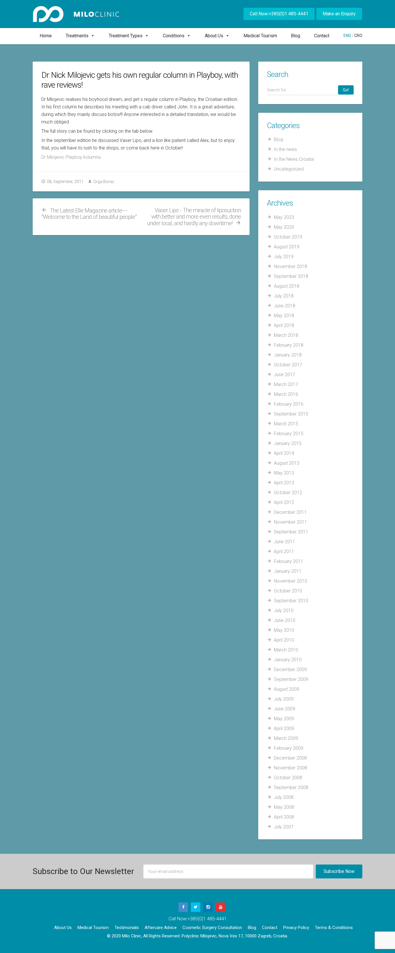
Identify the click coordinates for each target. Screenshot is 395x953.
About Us (214, 35)
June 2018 (284, 306)
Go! (346, 90)
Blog (295, 35)
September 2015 (291, 414)
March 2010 (286, 650)
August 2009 (286, 689)
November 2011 (290, 522)
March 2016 (286, 394)
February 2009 (288, 748)
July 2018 (284, 296)
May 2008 (284, 807)
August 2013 (286, 463)
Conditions (173, 35)
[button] (91, 35)
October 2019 (288, 237)
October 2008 (288, 777)
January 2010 (288, 659)
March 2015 (286, 423)
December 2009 (290, 669)
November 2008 (290, 768)
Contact (321, 35)
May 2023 (284, 217)
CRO (358, 35)
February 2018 (288, 345)
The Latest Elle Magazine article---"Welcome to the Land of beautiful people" (88, 213)
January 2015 (288, 443)
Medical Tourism (260, 35)
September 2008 (291, 787)
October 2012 (288, 492)
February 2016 (288, 404)
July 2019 (284, 256)
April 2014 (284, 453)
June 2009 (284, 709)
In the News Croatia (294, 159)
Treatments (77, 35)
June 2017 (284, 374)
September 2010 (291, 600)
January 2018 (288, 355)
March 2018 (286, 335)
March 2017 (286, 384)
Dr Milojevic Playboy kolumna (71, 157)
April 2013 (284, 482)
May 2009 (284, 718)
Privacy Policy (296, 927)
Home (46, 35)
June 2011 (284, 541)
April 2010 (284, 640)
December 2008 (290, 758)
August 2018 (286, 286)
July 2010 (284, 610)
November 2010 (290, 581)
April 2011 (284, 551)
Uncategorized (289, 169)
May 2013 (284, 473)
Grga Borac (104, 181)
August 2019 (286, 247)
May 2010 (284, 630)
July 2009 (284, 699)
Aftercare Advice (161, 927)
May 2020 (284, 227)
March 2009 (286, 738)
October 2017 (288, 364)
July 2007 (284, 827)
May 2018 (284, 315)
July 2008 (284, 797)
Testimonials (127, 927)
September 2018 (291, 276)
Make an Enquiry (339, 13)
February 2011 (288, 561)
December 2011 (290, 512)
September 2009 (291, 679)
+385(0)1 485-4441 (207, 918)
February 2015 (288, 433)
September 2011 (291, 532)
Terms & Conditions (334, 927)
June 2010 (284, 620)
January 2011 (288, 571)
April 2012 (284, 502)
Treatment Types (126, 35)
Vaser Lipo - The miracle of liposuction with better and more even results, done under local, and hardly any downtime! (194, 217)
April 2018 (284, 325)
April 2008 (284, 817)
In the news (285, 149)
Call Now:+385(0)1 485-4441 (279, 13)
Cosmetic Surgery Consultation (212, 927)
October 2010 (288, 591)
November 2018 (290, 266)
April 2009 (284, 728)
